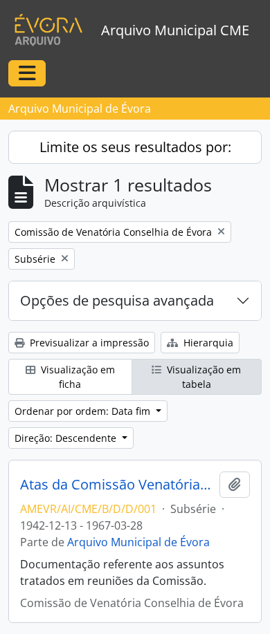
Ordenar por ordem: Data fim (84, 411)
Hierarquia (207, 342)
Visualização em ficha (76, 377)
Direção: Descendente (67, 438)
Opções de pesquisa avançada (117, 300)
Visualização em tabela (202, 377)
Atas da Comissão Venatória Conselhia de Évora (117, 484)
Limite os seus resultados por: (135, 147)
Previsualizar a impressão (88, 342)
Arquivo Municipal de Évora (138, 542)
